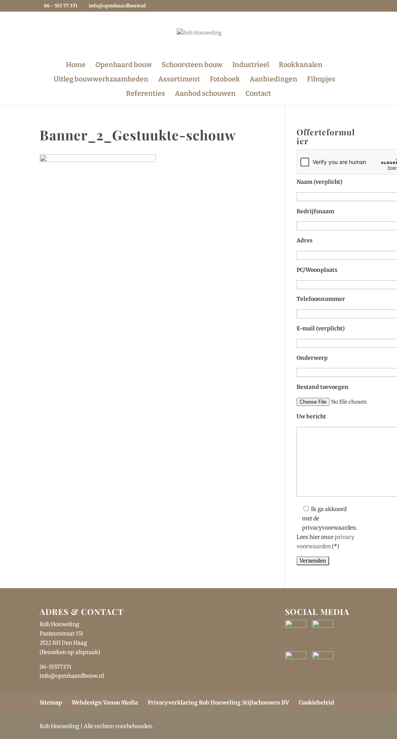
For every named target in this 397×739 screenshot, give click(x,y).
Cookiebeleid (316, 702)
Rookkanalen (301, 65)
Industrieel (250, 65)
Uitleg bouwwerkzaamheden (101, 79)
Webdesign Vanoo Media (105, 702)
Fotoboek (225, 79)
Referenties (145, 94)
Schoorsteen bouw (192, 65)
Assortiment (179, 79)
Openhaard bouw (123, 65)
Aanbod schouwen (205, 94)
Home (76, 65)
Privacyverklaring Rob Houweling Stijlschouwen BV (218, 702)
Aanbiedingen (273, 79)
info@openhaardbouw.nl (72, 675)
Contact (258, 94)
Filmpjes (321, 79)
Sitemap (51, 702)
